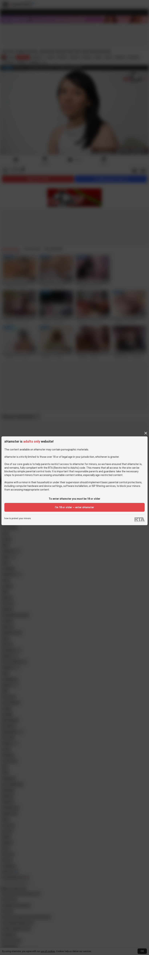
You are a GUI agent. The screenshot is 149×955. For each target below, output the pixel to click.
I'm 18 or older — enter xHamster (74, 507)
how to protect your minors (17, 518)
